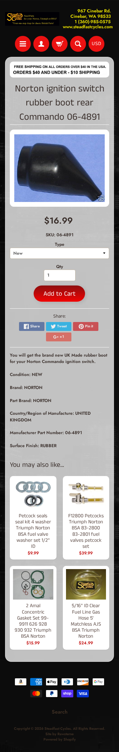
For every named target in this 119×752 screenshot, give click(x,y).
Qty (59, 266)
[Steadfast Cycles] (32, 19)
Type (59, 244)
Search (60, 711)
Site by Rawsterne (59, 733)
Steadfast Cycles (57, 728)
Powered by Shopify (59, 739)
